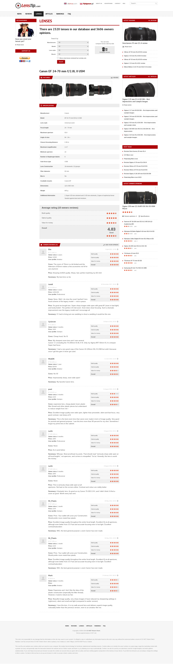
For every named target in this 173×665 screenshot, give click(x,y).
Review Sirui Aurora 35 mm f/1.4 (135, 151)
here (28, 653)
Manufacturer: (51, 42)
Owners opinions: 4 (130, 216)
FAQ (69, 14)
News (19, 14)
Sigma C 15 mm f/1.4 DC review (134, 63)
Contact (117, 3)
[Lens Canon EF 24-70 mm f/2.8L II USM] (51, 82)
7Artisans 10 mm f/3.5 (131, 253)
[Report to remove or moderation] (117, 249)
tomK (50, 284)
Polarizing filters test (131, 159)
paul (50, 389)
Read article (127, 105)
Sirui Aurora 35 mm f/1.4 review (134, 43)
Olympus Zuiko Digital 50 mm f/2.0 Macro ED (139, 239)
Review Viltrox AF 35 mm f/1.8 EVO (135, 166)
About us (99, 3)
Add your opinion (111, 244)
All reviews (152, 20)
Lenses (39, 14)
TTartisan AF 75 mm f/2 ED (133, 260)
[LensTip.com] (31, 5)
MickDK (51, 359)
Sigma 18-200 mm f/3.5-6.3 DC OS (135, 246)
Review (115, 77)
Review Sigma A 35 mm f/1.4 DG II (135, 162)
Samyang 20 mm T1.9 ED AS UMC (135, 268)
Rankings (60, 14)
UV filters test (128, 155)
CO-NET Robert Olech (93, 630)
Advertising (108, 3)
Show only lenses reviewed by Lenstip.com (72, 58)
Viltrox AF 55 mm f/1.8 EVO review (135, 52)
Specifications (145, 216)
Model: (54, 46)
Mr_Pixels (52, 501)
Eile (49, 249)
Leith (50, 431)
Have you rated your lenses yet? (23, 40)
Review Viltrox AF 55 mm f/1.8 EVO (135, 170)
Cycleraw (52, 321)
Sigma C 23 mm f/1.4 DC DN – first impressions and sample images (136, 100)
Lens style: (52, 50)
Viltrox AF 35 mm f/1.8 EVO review (135, 59)
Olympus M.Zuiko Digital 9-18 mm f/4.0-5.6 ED (139, 231)
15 (137, 241)
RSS (124, 3)
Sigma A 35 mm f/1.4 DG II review (135, 56)
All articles (152, 76)
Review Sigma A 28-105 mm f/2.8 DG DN (137, 173)
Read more (20, 44)
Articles (49, 14)
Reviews (28, 14)
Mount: (53, 54)
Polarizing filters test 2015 (132, 177)
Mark (50, 575)
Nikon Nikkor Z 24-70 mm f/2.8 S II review (137, 67)
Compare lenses (104, 52)
